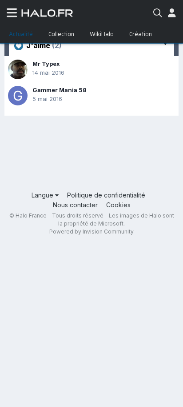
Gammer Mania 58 (59, 89)
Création (140, 34)
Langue (43, 195)
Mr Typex (46, 63)
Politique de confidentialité (106, 195)
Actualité (21, 34)
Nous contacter (75, 205)
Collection (61, 34)
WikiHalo (102, 34)
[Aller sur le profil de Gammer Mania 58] (18, 95)
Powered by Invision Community (91, 231)
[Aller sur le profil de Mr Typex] (18, 69)
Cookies (118, 205)
